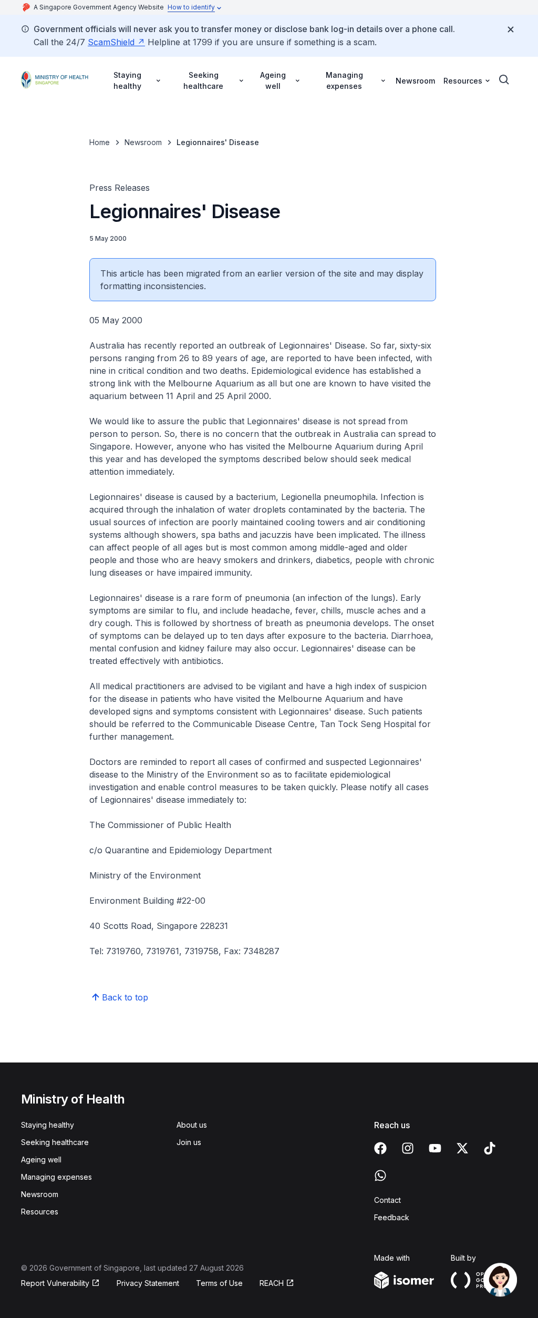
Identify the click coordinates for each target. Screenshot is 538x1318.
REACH (272, 1283)
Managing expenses (56, 1176)
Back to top (125, 997)
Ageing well (41, 1159)
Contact (387, 1200)
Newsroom (415, 80)
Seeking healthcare (55, 1142)
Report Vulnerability (55, 1283)
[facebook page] (380, 1148)
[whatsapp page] (380, 1175)
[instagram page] (407, 1148)
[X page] (462, 1148)
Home (99, 142)
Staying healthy (47, 1124)
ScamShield (111, 42)
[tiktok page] (489, 1148)
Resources (39, 1211)
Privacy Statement (148, 1283)
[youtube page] (435, 1148)
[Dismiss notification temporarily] (510, 29)
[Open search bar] (504, 80)
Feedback (391, 1217)
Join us (189, 1142)
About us (192, 1124)
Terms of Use (219, 1283)
